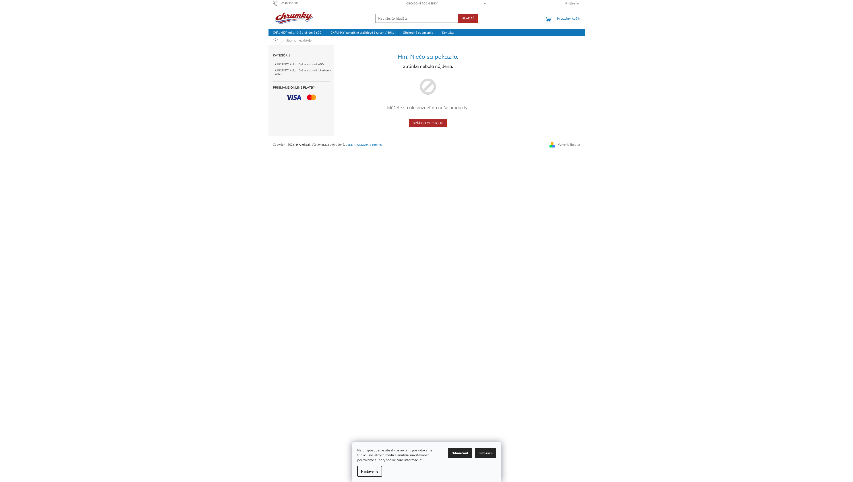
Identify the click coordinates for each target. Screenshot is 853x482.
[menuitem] (297, 32)
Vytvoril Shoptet (569, 145)
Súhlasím (486, 453)
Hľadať (468, 18)
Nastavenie (369, 471)
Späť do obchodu (428, 123)
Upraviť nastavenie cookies (363, 145)
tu (421, 460)
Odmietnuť (460, 453)
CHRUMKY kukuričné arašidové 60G (299, 64)
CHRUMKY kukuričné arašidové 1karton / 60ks (303, 72)
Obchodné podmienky (422, 3)
